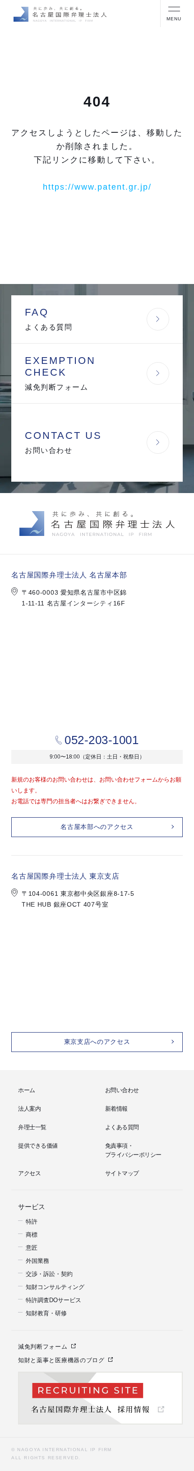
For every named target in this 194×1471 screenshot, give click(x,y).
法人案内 (29, 1108)
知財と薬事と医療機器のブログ (61, 1358)
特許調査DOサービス (53, 1298)
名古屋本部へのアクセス (97, 827)
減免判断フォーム (43, 1345)
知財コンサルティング (55, 1285)
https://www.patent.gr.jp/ (97, 186)
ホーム (26, 1090)
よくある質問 (122, 1127)
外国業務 (37, 1259)
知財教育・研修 (46, 1311)
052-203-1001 (102, 740)
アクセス (29, 1173)
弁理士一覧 (32, 1127)
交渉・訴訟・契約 (49, 1272)
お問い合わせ (122, 1090)
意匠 (31, 1246)
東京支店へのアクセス (97, 1041)
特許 (31, 1220)
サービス (30, 1205)
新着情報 (116, 1108)
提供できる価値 (38, 1145)
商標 (31, 1233)
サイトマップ (122, 1173)
